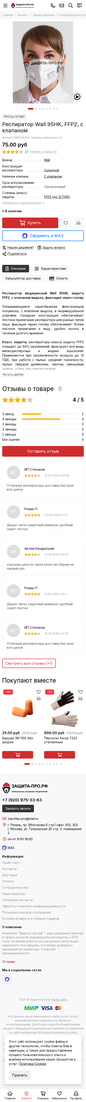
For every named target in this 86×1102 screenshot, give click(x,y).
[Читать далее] (13, 374)
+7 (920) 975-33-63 (53, 5)
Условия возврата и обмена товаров (30, 918)
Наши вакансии (13, 894)
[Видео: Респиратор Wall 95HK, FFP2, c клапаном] (77, 96)
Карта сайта (59, 999)
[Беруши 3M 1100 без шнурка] (22, 708)
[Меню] (5, 5)
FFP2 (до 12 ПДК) (57, 197)
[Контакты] (79, 5)
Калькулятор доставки (23, 278)
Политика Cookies (32, 1064)
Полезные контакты (17, 900)
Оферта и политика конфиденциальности (34, 906)
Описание (18, 268)
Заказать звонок (18, 808)
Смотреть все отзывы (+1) (29, 663)
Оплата (61, 278)
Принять (19, 1075)
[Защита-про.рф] (22, 5)
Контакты (9, 869)
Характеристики (53, 268)
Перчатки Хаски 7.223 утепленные (60, 740)
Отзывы (8, 961)
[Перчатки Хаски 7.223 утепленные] (64, 708)
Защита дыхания (44, 15)
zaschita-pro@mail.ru (61, 5)
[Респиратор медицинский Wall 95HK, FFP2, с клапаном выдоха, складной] (43, 62)
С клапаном (53, 176)
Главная (7, 15)
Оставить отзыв (43, 451)
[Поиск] (70, 5)
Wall (47, 160)
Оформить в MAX (47, 235)
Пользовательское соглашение (26, 912)
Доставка (9, 875)
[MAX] (7, 979)
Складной (51, 170)
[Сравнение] (78, 223)
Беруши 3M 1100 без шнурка (17, 740)
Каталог (22, 15)
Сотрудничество (15, 887)
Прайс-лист (11, 862)
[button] (30, 109)
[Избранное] (65, 223)
